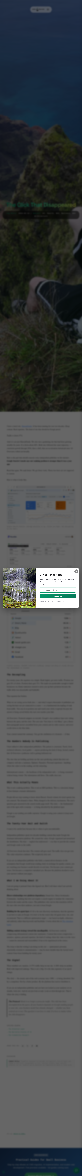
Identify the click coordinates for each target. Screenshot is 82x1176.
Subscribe (58, 596)
